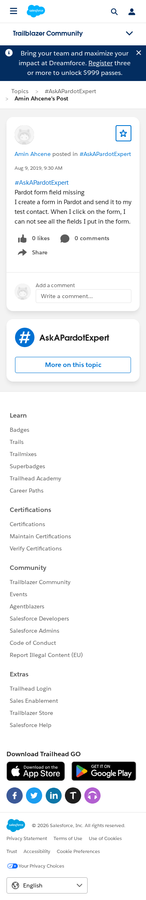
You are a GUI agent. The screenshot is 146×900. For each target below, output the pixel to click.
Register (100, 63)
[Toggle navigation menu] (129, 34)
